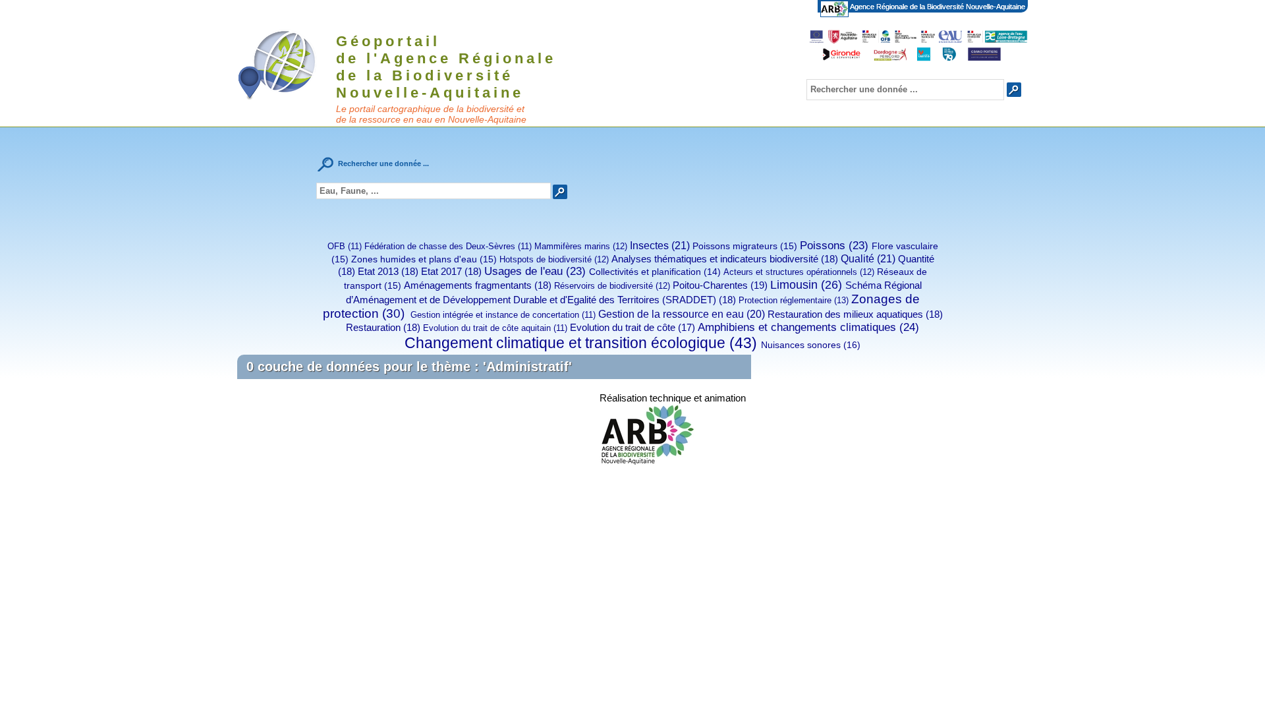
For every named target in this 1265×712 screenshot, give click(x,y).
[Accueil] (285, 64)
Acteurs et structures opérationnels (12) (798, 272)
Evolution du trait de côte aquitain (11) (495, 328)
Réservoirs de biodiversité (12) (612, 286)
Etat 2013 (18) (388, 271)
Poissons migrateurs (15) (744, 246)
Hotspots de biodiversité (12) (554, 259)
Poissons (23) (834, 245)
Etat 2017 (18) (451, 271)
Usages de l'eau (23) (535, 271)
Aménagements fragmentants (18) (477, 285)
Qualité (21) (868, 258)
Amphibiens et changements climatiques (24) (808, 327)
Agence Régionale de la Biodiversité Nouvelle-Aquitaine (937, 7)
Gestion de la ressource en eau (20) (681, 314)
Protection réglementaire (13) (794, 300)
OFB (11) (344, 246)
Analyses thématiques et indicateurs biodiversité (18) (724, 258)
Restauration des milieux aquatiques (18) (855, 314)
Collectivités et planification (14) (655, 272)
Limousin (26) (806, 284)
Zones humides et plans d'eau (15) (424, 259)
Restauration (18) (383, 327)
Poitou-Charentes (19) (720, 285)
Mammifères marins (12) (580, 246)
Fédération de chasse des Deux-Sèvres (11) (448, 246)
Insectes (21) (660, 245)
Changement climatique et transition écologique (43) (581, 342)
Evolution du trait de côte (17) (632, 327)
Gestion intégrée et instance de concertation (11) (502, 315)
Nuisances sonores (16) (810, 345)
